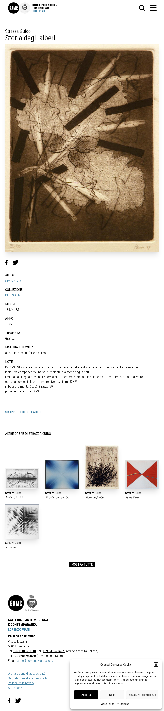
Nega (112, 695)
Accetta (86, 695)
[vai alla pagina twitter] (19, 700)
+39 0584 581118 (24, 651)
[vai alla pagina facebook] (11, 700)
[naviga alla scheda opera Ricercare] (22, 522)
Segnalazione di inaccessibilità (28, 678)
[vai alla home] (16, 603)
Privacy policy (122, 703)
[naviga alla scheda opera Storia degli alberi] (102, 467)
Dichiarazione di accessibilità (26, 673)
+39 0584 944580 (24, 656)
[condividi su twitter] (17, 262)
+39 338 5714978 (54, 651)
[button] (156, 665)
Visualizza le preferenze (142, 695)
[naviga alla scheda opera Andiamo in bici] (22, 478)
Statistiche (15, 688)
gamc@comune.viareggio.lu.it (35, 661)
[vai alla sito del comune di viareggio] (32, 603)
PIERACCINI (13, 295)
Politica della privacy (21, 683)
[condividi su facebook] (8, 262)
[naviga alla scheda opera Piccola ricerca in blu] (62, 474)
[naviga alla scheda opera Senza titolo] (142, 474)
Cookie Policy (107, 703)
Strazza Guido (14, 281)
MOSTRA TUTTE (82, 564)
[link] (13, 8)
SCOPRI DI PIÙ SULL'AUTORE (24, 412)
